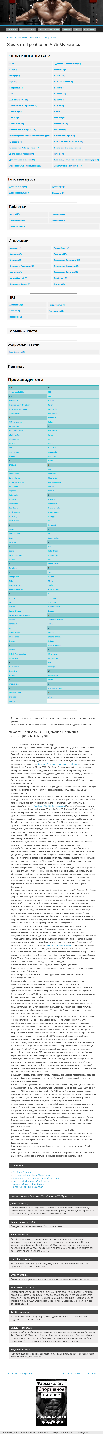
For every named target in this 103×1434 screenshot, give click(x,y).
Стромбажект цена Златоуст (28, 1186)
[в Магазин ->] (51, 1380)
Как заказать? (27, 29)
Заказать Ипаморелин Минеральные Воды (57, 764)
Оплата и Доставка (49, 29)
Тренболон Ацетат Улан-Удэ (59, 945)
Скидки (67, 29)
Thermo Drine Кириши (18, 1373)
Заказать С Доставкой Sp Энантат (31, 1180)
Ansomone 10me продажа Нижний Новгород (36, 1178)
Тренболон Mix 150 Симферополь (49, 806)
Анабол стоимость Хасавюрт (80, 1373)
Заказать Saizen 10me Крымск (29, 1183)
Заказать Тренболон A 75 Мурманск (37, 37)
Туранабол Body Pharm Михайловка (32, 1175)
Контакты (89, 29)
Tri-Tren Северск (22, 1172)
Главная (11, 29)
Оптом (77, 29)
